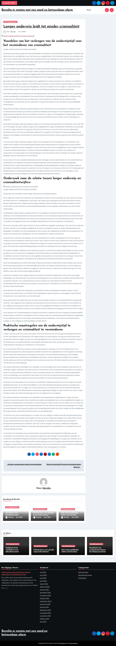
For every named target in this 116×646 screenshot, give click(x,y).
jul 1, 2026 (19, 517)
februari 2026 (45, 587)
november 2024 (45, 613)
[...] (6, 588)
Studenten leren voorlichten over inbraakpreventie (11, 513)
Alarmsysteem (83, 572)
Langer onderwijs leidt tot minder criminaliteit (41, 26)
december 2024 (45, 610)
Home (89, 10)
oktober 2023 (44, 619)
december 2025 (45, 592)
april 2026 (43, 581)
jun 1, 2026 (47, 517)
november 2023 (45, 616)
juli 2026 (43, 572)
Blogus (63, 643)
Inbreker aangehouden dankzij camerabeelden (24, 464)
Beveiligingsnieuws (10, 22)
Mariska (13, 31)
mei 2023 (43, 622)
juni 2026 (43, 575)
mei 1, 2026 (75, 517)
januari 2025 (44, 607)
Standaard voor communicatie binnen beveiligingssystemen (97, 550)
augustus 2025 (45, 604)
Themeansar (73, 643)
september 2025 (45, 601)
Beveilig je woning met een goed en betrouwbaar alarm (37, 10)
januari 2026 (44, 590)
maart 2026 (44, 584)
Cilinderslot (82, 578)
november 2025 (45, 595)
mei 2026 (43, 578)
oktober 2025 (44, 598)
